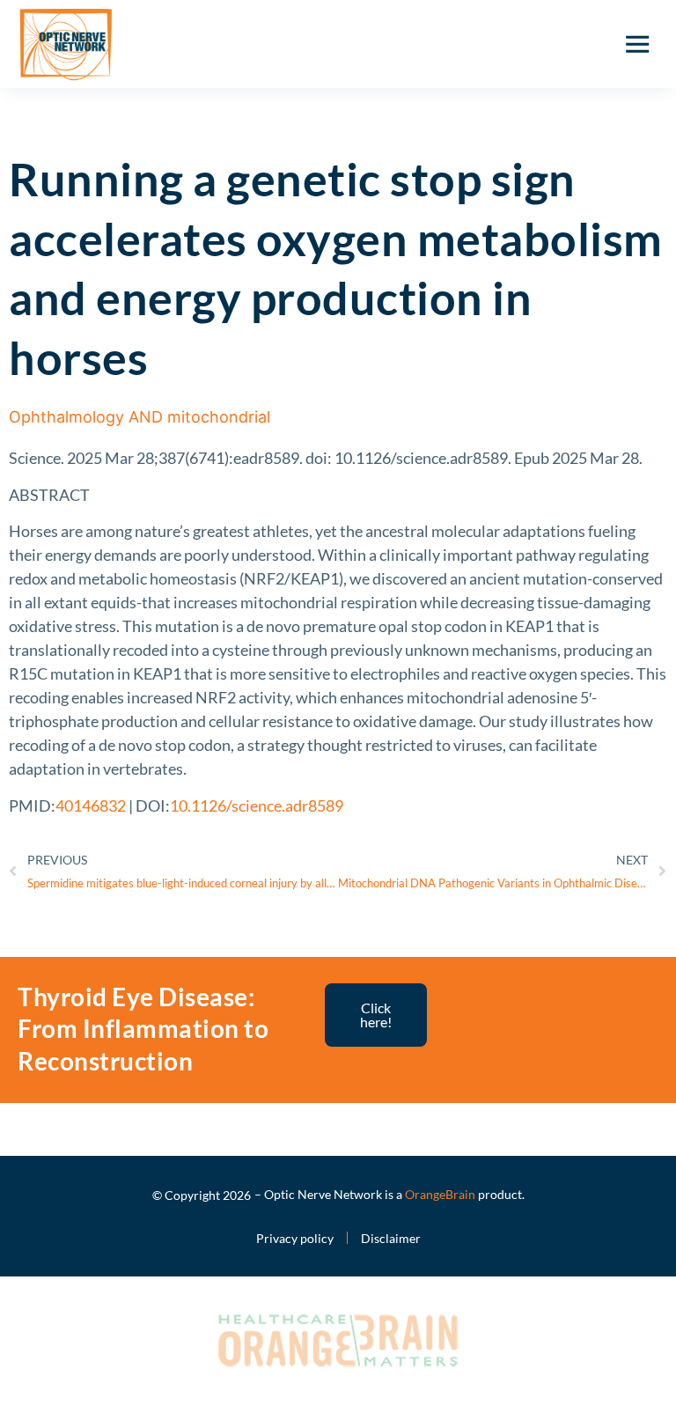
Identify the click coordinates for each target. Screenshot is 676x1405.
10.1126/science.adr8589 (256, 805)
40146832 (90, 805)
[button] (637, 44)
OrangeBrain (440, 1194)
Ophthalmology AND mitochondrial (139, 417)
